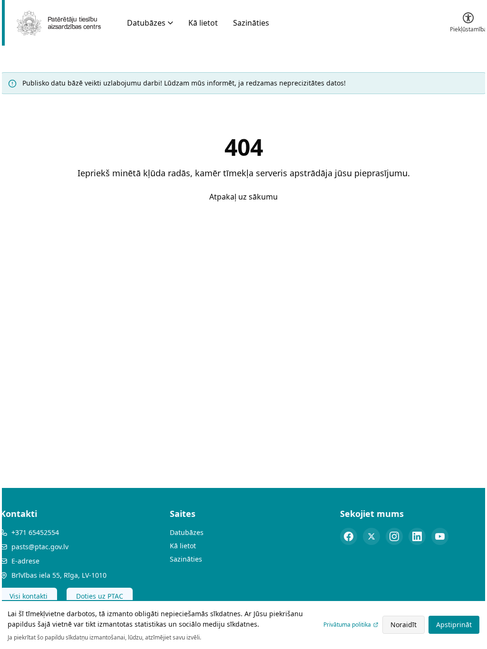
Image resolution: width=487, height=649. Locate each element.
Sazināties (251, 23)
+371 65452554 (35, 532)
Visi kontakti (29, 596)
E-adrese (25, 560)
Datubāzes (146, 23)
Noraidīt (403, 624)
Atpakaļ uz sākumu (243, 196)
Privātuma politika (347, 624)
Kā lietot (203, 23)
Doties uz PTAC (99, 596)
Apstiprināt (454, 624)
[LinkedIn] (417, 536)
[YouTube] (439, 536)
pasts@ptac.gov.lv (39, 546)
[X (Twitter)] (371, 536)
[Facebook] (348, 536)
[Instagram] (394, 536)
